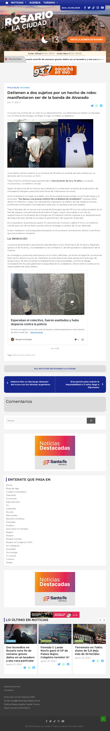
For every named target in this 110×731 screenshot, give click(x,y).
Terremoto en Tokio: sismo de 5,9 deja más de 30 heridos (54, 651)
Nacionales (11, 515)
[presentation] (100, 620)
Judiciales (11, 508)
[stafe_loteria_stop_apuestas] (55, 613)
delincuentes (19, 355)
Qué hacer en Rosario (17, 529)
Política (10, 525)
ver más (55, 348)
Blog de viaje (12, 488)
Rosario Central (13, 539)
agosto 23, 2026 (13, 661)
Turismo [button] (49, 2)
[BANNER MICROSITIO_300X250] (55, 437)
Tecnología (11, 552)
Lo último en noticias (27, 620)
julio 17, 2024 (13, 102)
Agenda (35, 2)
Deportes (11, 495)
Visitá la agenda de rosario (86, 39)
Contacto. (9, 690)
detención (30, 355)
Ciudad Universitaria (16, 492)
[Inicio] (7, 2)
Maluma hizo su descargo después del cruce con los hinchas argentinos (30, 383)
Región (9, 532)
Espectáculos (13, 502)
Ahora (9, 485)
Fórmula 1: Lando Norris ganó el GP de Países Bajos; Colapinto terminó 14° (20, 652)
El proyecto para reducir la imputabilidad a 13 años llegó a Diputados (82, 384)
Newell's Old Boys (15, 518)
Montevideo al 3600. (30, 176)
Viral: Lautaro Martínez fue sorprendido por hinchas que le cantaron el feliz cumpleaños (86, 656)
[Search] (91, 421)
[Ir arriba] (103, 719)
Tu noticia (11, 555)
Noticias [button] (17, 2)
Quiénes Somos (12, 686)
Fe (7, 505)
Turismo (10, 559)
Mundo (9, 512)
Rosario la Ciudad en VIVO (19, 542)
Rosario (25, 87)
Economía (11, 498)
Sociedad (10, 549)
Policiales (13, 87)
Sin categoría (12, 545)
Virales (9, 562)
